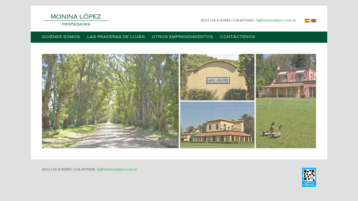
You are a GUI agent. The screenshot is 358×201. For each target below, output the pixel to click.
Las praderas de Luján (116, 37)
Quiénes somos (61, 37)
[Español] (307, 20)
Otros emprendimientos (182, 37)
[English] (313, 20)
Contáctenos (237, 37)
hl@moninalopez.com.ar (276, 20)
